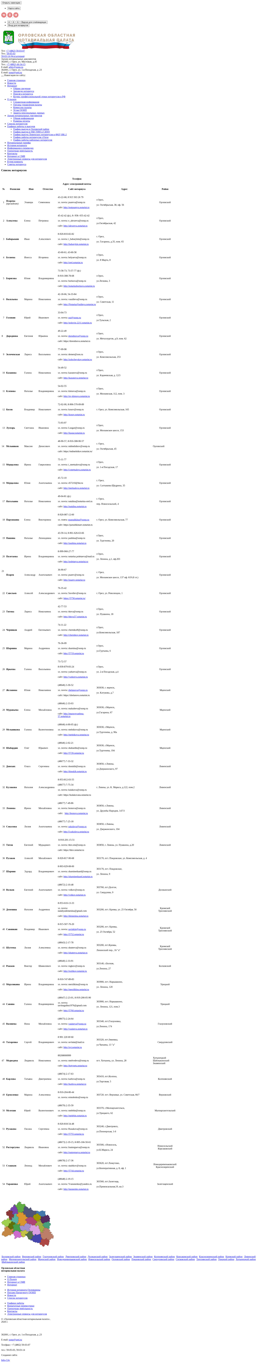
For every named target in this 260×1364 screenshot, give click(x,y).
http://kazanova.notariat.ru (75, 378)
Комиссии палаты (22, 107)
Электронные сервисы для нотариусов (27, 159)
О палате (11, 99)
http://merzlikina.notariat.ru (76, 989)
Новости (11, 83)
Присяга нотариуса (23, 94)
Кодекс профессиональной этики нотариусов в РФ (39, 96)
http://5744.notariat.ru (73, 1170)
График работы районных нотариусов (32, 140)
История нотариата (17, 145)
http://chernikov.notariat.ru (75, 635)
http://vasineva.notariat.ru (75, 1029)
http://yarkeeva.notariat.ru (75, 677)
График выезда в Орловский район (31, 129)
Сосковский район (185, 1259)
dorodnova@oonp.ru (78, 336)
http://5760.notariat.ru (73, 1010)
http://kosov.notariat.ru (74, 414)
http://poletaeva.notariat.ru (75, 561)
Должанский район (98, 1256)
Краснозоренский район (211, 1256)
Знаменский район (143, 1256)
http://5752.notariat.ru (73, 934)
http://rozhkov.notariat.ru (75, 971)
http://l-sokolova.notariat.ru (76, 831)
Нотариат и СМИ (16, 156)
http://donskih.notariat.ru (75, 771)
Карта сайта (13, 8)
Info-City (5, 1360)
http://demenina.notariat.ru (75, 916)
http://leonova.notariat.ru (76, 813)
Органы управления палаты (27, 104)
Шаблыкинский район (13, 1262)
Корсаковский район (187, 1256)
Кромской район (234, 1256)
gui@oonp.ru (74, 317)
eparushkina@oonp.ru (78, 519)
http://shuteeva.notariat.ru (75, 952)
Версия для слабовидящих (34, 22)
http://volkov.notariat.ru (74, 895)
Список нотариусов (17, 123)
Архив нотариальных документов (24, 115)
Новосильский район (99, 1259)
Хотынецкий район (246, 1259)
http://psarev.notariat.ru (74, 580)
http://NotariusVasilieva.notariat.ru (79, 304)
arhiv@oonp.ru (16, 67)
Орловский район (121, 1259)
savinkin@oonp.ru (77, 929)
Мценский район (47, 1259)
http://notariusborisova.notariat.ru (79, 286)
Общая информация (23, 118)
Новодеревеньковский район (72, 1259)
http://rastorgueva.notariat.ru (76, 1152)
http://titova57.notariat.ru (75, 616)
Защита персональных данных (29, 113)
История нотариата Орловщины (23, 1290)
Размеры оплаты (21, 121)
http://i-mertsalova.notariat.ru (77, 469)
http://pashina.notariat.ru (74, 543)
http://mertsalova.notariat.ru (76, 488)
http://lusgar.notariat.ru (74, 433)
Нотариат (12, 85)
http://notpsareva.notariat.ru (76, 207)
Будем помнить (15, 161)
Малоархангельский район (22, 1259)
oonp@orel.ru (15, 72)
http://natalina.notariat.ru (75, 506)
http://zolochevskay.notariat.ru (77, 359)
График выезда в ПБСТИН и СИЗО (31, 132)
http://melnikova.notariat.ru (76, 734)
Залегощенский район (120, 1256)
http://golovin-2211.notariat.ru (77, 322)
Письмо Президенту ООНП (21, 1292)
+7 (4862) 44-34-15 (16, 64)
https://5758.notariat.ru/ (74, 598)
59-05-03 (11, 53)
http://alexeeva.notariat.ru (75, 225)
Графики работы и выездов (21, 126)
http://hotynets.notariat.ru (75, 1065)
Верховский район (31, 1256)
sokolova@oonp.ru (77, 826)
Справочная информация (26, 102)
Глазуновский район (53, 1256)
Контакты (12, 153)
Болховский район (11, 1256)
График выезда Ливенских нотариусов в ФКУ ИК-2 (40, 134)
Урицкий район (226, 1259)
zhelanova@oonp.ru (78, 690)
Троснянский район (206, 1259)
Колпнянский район (164, 1256)
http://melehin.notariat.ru (75, 1115)
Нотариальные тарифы (19, 142)
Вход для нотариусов (18, 25)
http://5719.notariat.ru (73, 653)
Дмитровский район (75, 1256)
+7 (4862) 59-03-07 (15, 51)
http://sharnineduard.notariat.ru (78, 876)
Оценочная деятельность (20, 151)
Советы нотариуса (16, 164)
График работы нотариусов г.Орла (30, 137)
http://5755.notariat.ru (73, 1134)
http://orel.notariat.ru (73, 262)
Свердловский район (163, 1259)
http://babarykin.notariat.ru (76, 244)
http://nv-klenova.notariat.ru (76, 396)
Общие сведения (21, 88)
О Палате (12, 1279)
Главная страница (16, 80)
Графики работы (15, 1303)
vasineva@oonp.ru (77, 1024)
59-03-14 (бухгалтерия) (13, 56)
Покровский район (141, 1259)
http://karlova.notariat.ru (74, 1084)
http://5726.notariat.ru (73, 753)
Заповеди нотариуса (23, 91)
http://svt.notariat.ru (72, 1047)
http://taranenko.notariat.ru (75, 1189)
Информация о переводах (20, 148)
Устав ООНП (20, 110)
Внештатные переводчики (20, 1306)
